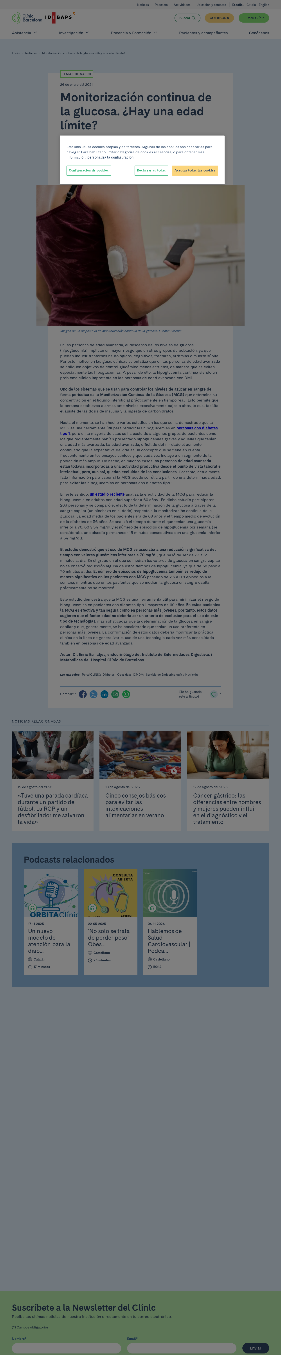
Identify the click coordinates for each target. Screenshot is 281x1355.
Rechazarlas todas (151, 170)
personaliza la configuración (110, 157)
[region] (142, 160)
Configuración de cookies (89, 170)
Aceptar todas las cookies (195, 170)
